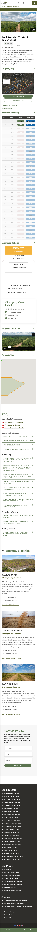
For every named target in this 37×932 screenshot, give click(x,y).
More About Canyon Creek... (11, 714)
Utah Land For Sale (10, 850)
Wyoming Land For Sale (12, 859)
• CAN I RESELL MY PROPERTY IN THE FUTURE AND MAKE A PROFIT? (14, 494)
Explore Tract (30, 121)
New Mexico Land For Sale (13, 838)
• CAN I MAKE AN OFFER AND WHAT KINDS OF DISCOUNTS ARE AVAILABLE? (17, 500)
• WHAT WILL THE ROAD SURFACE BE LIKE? (16, 449)
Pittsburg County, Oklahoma (11, 578)
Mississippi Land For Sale (12, 826)
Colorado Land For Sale (12, 805)
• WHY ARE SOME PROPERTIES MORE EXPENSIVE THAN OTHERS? (15, 505)
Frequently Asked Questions (14, 903)
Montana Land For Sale (11, 832)
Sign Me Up (18, 765)
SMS (26, 3)
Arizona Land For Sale (11, 796)
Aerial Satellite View (18, 96)
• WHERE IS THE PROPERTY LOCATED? (15, 436)
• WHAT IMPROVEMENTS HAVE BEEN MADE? (17, 441)
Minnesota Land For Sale (12, 823)
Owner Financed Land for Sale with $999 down (18, 908)
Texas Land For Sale (10, 847)
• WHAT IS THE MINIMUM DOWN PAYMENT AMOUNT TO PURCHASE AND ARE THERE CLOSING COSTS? (17, 459)
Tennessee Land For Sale (12, 844)
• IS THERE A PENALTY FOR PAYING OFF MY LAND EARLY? (16, 482)
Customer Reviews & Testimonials (15, 900)
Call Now (9, 930)
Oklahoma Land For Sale (12, 841)
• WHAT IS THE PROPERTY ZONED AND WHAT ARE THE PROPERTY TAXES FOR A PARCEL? (15, 533)
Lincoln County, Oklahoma (11, 687)
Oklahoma (9, 6)
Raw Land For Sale (10, 887)
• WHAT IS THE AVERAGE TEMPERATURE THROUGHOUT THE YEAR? (16, 522)
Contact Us (27, 930)
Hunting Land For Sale (11, 872)
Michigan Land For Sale (12, 820)
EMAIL (21, 2)
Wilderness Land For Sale (12, 890)
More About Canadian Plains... (12, 658)
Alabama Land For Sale (11, 793)
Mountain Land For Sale (12, 875)
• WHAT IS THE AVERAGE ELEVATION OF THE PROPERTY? (17, 516)
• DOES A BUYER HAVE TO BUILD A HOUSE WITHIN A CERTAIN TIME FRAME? (16, 488)
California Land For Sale (12, 802)
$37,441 (21, 124)
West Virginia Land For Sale (13, 856)
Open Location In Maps (9, 105)
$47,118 (21, 121)
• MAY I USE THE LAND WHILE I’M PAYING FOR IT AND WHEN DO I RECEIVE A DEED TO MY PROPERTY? (17, 476)
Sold (21, 128)
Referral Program (10, 918)
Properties (7, 869)
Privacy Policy (9, 912)
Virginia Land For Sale (11, 853)
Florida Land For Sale (11, 808)
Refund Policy (9, 915)
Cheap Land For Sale (11, 878)
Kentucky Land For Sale (12, 814)
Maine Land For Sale (11, 817)
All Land (3, 6)
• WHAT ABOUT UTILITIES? (11, 445)
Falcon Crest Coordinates (14, 428)
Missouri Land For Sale (11, 829)
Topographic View (18, 100)
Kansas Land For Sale (11, 811)
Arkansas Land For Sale (12, 799)
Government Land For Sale (13, 881)
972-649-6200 (14, 2)
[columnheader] (5, 117)
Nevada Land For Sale (11, 835)
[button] (3, 262)
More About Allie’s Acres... (10, 605)
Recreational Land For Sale (13, 884)
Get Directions (6, 108)
